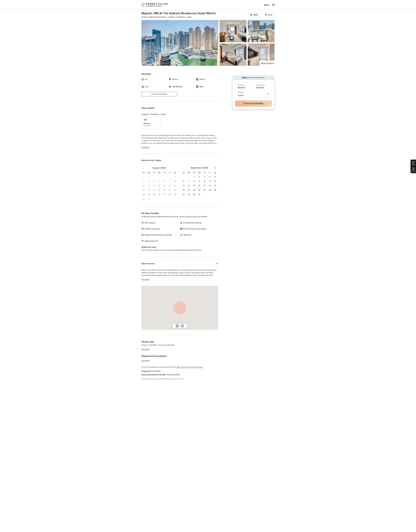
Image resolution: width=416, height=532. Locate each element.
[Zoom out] (182, 326)
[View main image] (179, 43)
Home (143, 379)
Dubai (173, 379)
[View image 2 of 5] (233, 31)
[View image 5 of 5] (261, 55)
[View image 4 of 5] (233, 55)
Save (270, 15)
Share (255, 15)
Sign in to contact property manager (190, 367)
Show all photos (267, 63)
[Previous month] (143, 168)
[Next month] (215, 168)
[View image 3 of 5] (261, 31)
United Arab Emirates (163, 379)
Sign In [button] (266, 5)
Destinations (150, 379)
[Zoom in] (177, 326)
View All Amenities (159, 94)
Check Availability (253, 103)
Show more (145, 147)
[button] (194, 176)
